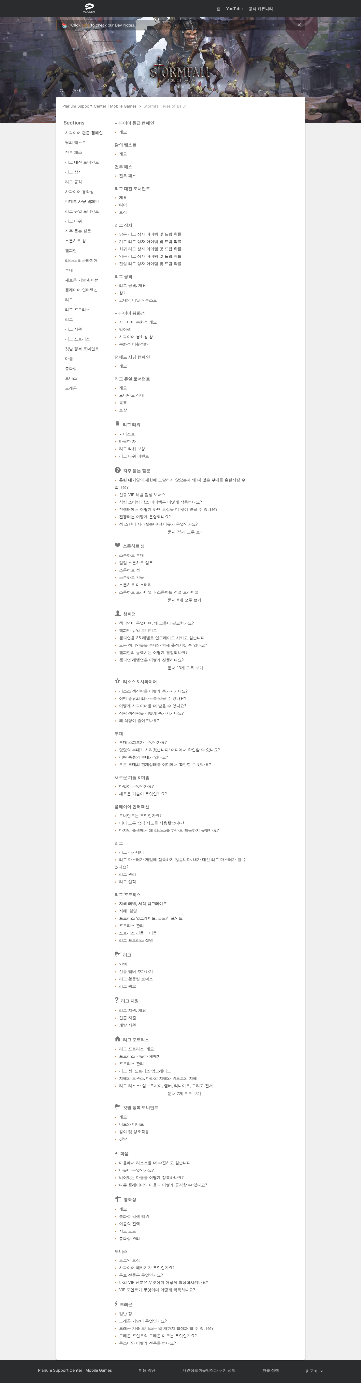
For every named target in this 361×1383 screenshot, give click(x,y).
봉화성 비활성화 (133, 344)
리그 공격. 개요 (132, 285)
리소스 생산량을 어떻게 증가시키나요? (153, 691)
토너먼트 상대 (131, 395)
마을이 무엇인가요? (136, 1170)
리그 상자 (73, 171)
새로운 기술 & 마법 (82, 279)
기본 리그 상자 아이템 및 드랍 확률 (150, 241)
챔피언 (71, 250)
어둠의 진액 (129, 1223)
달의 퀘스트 (75, 142)
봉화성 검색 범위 (134, 1216)
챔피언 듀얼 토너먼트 (138, 630)
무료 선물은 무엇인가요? (141, 1274)
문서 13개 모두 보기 (185, 667)
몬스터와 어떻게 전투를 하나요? (147, 1343)
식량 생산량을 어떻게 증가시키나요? (151, 713)
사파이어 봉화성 (79, 191)
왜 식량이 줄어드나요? (139, 720)
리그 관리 (127, 874)
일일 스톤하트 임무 (136, 562)
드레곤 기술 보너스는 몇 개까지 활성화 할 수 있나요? (166, 1328)
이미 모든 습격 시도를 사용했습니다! (151, 822)
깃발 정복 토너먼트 (82, 348)
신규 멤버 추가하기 (136, 971)
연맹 (123, 964)
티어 (123, 204)
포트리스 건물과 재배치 (140, 1056)
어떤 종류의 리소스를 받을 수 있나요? (152, 698)
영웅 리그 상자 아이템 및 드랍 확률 (150, 256)
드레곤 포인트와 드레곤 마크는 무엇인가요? (158, 1335)
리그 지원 (73, 329)
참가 (123, 292)
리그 (69, 299)
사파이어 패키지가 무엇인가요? (147, 1267)
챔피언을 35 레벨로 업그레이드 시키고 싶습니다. (162, 637)
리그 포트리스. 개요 (136, 1048)
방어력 (125, 329)
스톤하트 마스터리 (135, 584)
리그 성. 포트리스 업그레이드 (145, 1070)
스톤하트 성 (75, 240)
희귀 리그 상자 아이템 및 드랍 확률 (150, 248)
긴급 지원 (127, 1017)
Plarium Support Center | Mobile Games (99, 106)
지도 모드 (127, 1231)
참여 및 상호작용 (134, 1131)
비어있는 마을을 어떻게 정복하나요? (151, 1177)
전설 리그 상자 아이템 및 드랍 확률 (150, 263)
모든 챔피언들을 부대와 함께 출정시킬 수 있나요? (163, 645)
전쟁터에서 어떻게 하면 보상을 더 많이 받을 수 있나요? (168, 509)
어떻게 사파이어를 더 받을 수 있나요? (152, 705)
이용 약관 (147, 1370)
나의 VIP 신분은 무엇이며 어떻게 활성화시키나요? (163, 1282)
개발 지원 (127, 1025)
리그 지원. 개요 (132, 1010)
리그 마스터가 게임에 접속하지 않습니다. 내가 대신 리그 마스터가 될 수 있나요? (180, 863)
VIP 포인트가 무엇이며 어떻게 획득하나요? (157, 1289)
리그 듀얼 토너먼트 (82, 211)
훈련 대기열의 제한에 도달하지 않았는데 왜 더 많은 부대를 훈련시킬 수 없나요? (180, 483)
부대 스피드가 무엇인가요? (143, 742)
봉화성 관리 (129, 1238)
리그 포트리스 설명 (136, 940)
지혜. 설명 (128, 910)
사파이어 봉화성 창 (136, 336)
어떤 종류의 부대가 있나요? (143, 757)
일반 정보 (127, 1313)
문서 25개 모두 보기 (186, 531)
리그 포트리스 (77, 309)
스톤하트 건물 (131, 577)
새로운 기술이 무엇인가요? (143, 793)
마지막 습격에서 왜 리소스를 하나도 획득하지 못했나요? (169, 830)
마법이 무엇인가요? (136, 786)
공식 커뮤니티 (261, 8)
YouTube (234, 8)
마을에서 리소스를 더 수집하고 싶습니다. (155, 1162)
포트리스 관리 (131, 925)
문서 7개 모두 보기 (184, 1093)
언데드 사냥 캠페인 (82, 201)
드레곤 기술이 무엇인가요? (143, 1320)
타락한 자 (127, 441)
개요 (123, 131)
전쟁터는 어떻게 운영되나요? (145, 516)
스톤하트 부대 (131, 555)
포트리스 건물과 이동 (138, 932)
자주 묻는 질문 (78, 230)
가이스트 (127, 433)
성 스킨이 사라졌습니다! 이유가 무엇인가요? (158, 524)
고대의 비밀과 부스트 (138, 300)
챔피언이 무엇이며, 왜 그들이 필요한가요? (156, 623)
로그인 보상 (129, 1260)
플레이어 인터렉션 (81, 289)
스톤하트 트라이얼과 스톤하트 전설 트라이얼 (159, 592)
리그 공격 (73, 181)
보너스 (71, 378)
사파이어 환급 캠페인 (84, 132)
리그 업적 (127, 881)
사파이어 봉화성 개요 (138, 321)
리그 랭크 (127, 986)
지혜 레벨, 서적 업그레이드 (143, 903)
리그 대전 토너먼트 (82, 162)
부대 (69, 270)
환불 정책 (270, 1370)
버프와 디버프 (131, 1124)
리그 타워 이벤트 (134, 456)
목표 (123, 402)
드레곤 (71, 388)
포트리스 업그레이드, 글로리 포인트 (151, 918)
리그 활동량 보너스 (136, 978)
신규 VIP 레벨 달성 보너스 (142, 494)
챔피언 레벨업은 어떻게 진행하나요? (151, 659)
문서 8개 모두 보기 (184, 599)
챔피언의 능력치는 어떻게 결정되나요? (153, 652)
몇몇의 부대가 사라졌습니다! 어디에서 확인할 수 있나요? (169, 749)
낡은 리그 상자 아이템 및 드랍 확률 (150, 234)
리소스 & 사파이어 (81, 260)
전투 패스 (73, 152)
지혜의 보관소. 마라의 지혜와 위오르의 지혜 (158, 1078)
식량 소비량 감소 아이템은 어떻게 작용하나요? (160, 501)
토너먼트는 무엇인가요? (140, 815)
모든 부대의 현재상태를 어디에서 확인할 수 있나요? (165, 764)
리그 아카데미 (131, 852)
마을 (69, 358)
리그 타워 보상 (132, 448)
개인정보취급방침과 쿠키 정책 (209, 1370)
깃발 (123, 1138)
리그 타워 (73, 221)
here (86, 25)
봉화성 (71, 368)
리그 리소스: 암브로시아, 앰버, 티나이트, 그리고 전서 (166, 1085)
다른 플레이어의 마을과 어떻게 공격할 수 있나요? (163, 1184)
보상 (123, 212)
